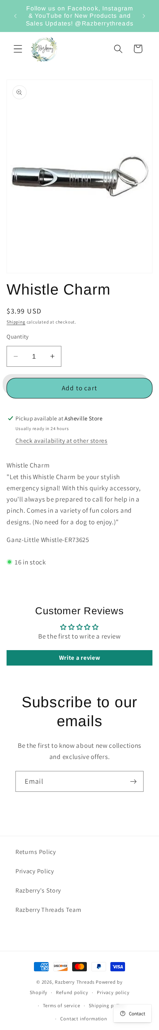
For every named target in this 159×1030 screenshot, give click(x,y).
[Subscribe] (133, 781)
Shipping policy (107, 1005)
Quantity (18, 336)
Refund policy (72, 992)
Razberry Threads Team (48, 910)
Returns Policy (35, 852)
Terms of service (61, 1005)
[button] (18, 49)
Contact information (83, 1018)
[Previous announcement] (15, 15)
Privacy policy (113, 992)
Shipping (16, 322)
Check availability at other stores (61, 441)
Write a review (79, 658)
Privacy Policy (34, 871)
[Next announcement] (143, 15)
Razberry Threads (75, 982)
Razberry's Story (38, 890)
